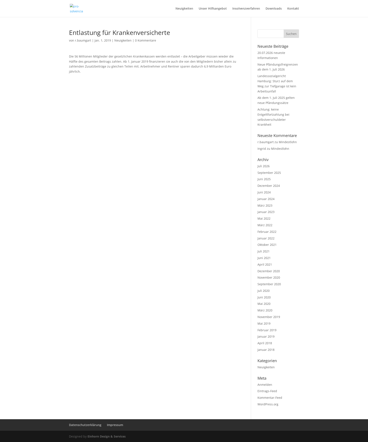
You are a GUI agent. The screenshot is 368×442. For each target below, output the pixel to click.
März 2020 (264, 310)
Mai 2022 (263, 218)
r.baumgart (83, 40)
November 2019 (268, 317)
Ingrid (261, 149)
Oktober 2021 (267, 245)
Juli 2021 (263, 251)
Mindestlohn (288, 142)
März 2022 (264, 225)
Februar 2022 (266, 232)
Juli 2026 (263, 166)
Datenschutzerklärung (85, 425)
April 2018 (264, 343)
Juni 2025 (264, 179)
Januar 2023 (266, 212)
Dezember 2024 (268, 186)
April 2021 (264, 264)
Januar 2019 (266, 336)
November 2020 (268, 277)
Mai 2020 (263, 304)
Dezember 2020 (268, 271)
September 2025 (269, 173)
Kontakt (293, 8)
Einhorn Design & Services (107, 436)
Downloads (274, 8)
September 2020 (269, 284)
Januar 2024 (266, 199)
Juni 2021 (264, 258)
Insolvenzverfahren (246, 8)
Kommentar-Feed (269, 398)
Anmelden (264, 385)
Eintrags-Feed (267, 391)
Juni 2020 (264, 297)
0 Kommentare (145, 40)
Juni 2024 (264, 192)
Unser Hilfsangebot (213, 8)
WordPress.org (267, 404)
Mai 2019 (263, 323)
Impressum (115, 425)
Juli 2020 (263, 291)
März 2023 (264, 205)
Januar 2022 (266, 238)
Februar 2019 (266, 330)
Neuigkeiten (184, 8)
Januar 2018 (266, 350)
